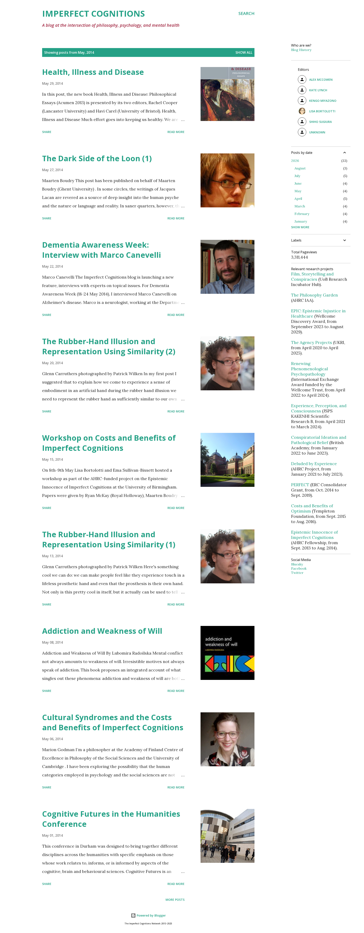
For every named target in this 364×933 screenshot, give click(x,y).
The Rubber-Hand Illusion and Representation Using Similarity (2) (108, 346)
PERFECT (300, 484)
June (298, 183)
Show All (244, 52)
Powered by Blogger (151, 915)
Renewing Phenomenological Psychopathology (309, 369)
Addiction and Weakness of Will (102, 631)
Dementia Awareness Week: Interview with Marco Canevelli (101, 250)
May (297, 191)
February (301, 214)
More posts (175, 900)
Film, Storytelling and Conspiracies (312, 276)
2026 (295, 160)
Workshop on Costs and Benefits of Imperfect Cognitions (109, 443)
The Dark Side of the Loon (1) (97, 158)
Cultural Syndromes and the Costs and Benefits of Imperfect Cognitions (112, 722)
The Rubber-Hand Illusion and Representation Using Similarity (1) (108, 539)
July (297, 176)
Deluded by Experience (314, 463)
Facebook (298, 568)
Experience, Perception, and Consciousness (319, 408)
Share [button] (46, 132)
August (300, 168)
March (299, 206)
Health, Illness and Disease (93, 72)
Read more (176, 132)
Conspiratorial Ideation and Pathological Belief (318, 440)
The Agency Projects (311, 342)
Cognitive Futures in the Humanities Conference (111, 819)
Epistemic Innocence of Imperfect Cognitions (314, 534)
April (298, 198)
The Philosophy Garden (314, 295)
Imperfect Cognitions (93, 13)
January (300, 221)
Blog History (301, 50)
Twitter (297, 573)
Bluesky (297, 564)
